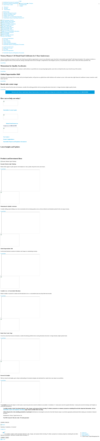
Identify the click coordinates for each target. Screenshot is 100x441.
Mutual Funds (6, 11)
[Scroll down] (4, 439)
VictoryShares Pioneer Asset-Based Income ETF (13, 18)
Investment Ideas (23, 4)
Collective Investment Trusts (9, 14)
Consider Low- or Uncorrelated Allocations (12, 16)
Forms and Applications (8, 38)
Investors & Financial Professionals (10, 3)
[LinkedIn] (3, 432)
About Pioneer (7, 9)
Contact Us (3, 429)
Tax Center (5, 39)
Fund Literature (85, 433)
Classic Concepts (7, 42)
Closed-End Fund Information (9, 43)
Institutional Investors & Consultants (11, 2)
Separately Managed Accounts (9, 13)
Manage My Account (7, 48)
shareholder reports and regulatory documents (14, 409)
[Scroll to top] (1, 439)
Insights (21, 5)
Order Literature (6, 40)
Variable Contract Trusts (8, 15)
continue (2, 437)
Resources (6, 7)
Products (31, 3)
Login (20, 1)
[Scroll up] (3, 439)
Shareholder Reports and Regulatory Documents (13, 44)
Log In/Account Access (8, 46)
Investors (6, 8)
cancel (7, 437)
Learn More (3, 62)
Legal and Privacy (85, 435)
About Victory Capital (8, 4)
